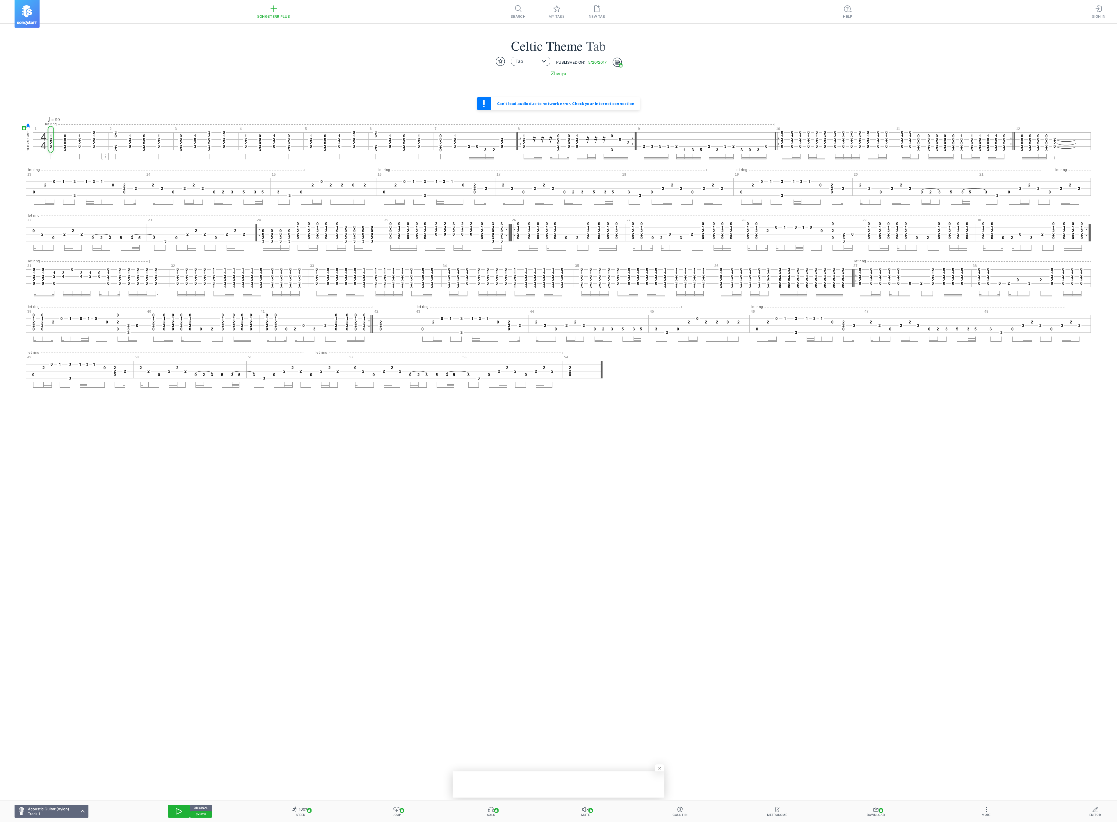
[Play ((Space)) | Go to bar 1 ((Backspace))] (179, 811)
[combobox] (530, 61)
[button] (26, 126)
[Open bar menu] (105, 156)
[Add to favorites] (500, 61)
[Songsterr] (27, 14)
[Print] (617, 62)
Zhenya (558, 73)
